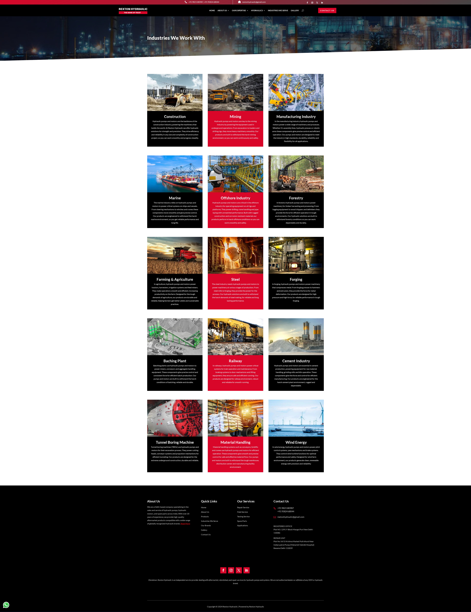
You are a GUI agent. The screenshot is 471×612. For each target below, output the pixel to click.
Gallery (204, 530)
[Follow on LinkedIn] (322, 2)
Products (205, 516)
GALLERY (295, 10)
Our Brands (206, 525)
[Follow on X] (317, 2)
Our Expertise (239, 10)
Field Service (242, 512)
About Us (222, 10)
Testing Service (243, 516)
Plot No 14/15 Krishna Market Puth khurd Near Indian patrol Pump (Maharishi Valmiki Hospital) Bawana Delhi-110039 (294, 544)
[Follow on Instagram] (312, 2)
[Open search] (303, 10)
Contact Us (327, 10)
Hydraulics (257, 10)
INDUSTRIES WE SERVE (278, 10)
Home (212, 10)
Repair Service (243, 507)
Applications (242, 525)
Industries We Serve (209, 521)
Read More (185, 523)
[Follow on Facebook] (307, 2)
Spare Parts (242, 521)
